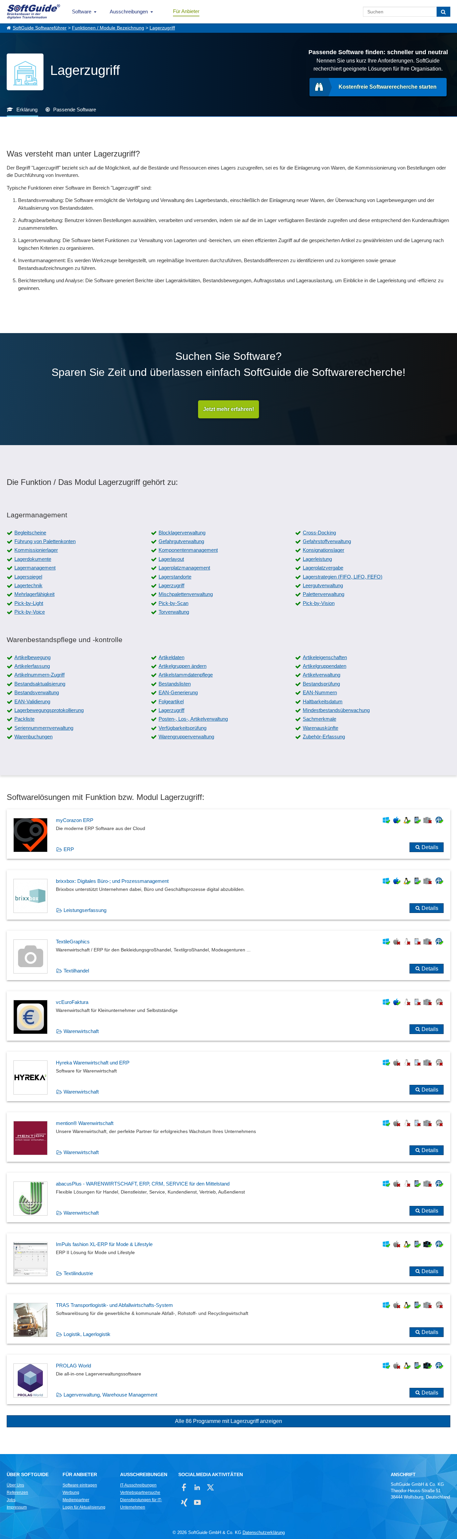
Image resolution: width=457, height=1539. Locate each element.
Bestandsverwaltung (36, 692)
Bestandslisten (175, 684)
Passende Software (74, 109)
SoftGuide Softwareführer (40, 27)
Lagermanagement (35, 568)
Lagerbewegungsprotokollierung (49, 710)
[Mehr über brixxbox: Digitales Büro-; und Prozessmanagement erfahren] (228, 895)
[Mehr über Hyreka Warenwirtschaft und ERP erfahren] (228, 1076)
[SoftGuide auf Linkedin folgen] (197, 1487)
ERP (69, 849)
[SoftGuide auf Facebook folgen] (184, 1487)
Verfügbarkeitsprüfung (182, 728)
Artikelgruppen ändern (182, 666)
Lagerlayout (171, 559)
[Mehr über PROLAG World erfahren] (228, 1379)
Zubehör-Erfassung (324, 736)
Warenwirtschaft (81, 1031)
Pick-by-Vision (319, 603)
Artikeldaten (171, 657)
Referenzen (17, 1492)
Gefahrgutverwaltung (181, 541)
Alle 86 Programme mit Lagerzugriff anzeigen (228, 1421)
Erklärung (26, 109)
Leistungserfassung (85, 910)
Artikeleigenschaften (325, 657)
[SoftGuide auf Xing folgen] (184, 1502)
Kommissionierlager (36, 550)
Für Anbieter (186, 11)
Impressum (17, 1507)
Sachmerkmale (319, 719)
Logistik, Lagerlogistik (87, 1334)
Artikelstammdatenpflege (186, 675)
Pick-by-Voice (29, 612)
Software (81, 11)
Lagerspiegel (28, 577)
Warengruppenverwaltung (186, 736)
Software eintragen (80, 1485)
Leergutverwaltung (323, 585)
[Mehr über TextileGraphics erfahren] (228, 955)
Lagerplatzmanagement (184, 568)
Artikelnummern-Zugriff (39, 675)
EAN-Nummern (320, 692)
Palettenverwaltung (323, 594)
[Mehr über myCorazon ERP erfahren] (228, 834)
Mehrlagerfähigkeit (34, 594)
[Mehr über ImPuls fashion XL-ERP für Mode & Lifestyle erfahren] (228, 1258)
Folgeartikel (171, 701)
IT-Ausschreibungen (138, 1485)
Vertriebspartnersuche (140, 1492)
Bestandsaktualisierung (39, 684)
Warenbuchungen (33, 736)
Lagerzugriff (162, 27)
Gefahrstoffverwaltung (327, 541)
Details (430, 847)
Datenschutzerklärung (264, 1532)
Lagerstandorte (175, 577)
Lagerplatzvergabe (323, 568)
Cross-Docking (319, 532)
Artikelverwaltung (321, 675)
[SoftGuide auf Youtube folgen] (197, 1502)
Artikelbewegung (32, 657)
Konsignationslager (323, 550)
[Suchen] (443, 12)
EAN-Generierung (178, 692)
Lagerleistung (317, 559)
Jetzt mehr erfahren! (228, 409)
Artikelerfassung (32, 666)
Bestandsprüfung (321, 684)
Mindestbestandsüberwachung (336, 710)
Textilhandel (76, 970)
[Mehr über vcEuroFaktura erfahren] (228, 1016)
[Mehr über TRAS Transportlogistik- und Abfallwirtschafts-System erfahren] (228, 1319)
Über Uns (15, 1485)
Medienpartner (76, 1500)
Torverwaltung (174, 612)
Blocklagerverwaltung (182, 532)
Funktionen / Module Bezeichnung (108, 27)
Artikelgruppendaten (324, 666)
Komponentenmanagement (188, 550)
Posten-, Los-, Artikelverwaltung (193, 719)
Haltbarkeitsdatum (323, 701)
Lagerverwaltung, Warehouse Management (110, 1395)
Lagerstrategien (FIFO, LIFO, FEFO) (342, 577)
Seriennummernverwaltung (43, 728)
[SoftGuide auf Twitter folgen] (210, 1487)
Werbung (71, 1492)
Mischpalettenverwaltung (186, 594)
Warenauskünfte (320, 728)
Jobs (11, 1500)
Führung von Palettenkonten (45, 541)
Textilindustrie (78, 1273)
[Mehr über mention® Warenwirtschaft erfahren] (228, 1137)
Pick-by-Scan (173, 603)
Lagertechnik (28, 585)
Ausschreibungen (129, 11)
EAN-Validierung (32, 701)
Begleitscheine (30, 532)
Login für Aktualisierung (84, 1507)
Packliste (24, 719)
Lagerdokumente (32, 559)
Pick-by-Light (28, 603)
